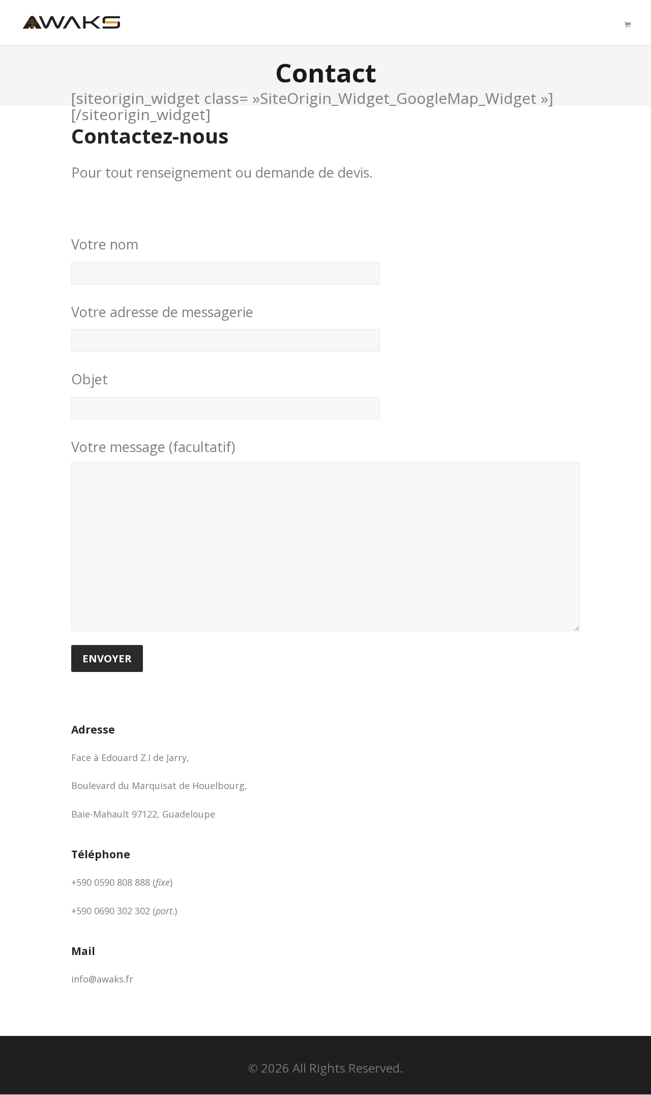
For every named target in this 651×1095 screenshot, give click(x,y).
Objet (89, 379)
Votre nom (104, 244)
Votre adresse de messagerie (162, 311)
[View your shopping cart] (627, 24)
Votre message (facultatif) (153, 446)
